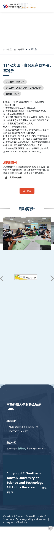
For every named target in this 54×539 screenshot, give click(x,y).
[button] (5, 233)
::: (3, 62)
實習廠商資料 (16, 177)
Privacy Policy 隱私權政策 (15, 522)
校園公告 (33, 49)
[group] (27, 233)
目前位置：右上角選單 (13, 49)
